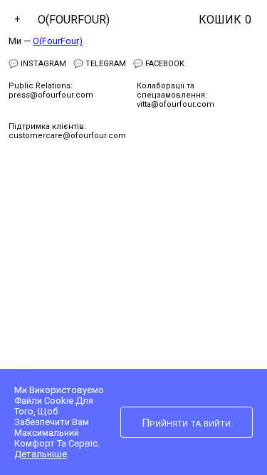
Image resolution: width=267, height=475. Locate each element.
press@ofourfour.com (51, 95)
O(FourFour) (74, 19)
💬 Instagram (37, 63)
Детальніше (40, 454)
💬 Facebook (158, 63)
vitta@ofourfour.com (175, 104)
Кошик (225, 19)
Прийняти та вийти (186, 423)
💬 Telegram (99, 63)
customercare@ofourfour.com (67, 135)
